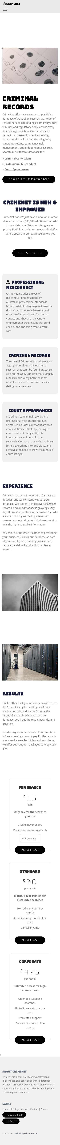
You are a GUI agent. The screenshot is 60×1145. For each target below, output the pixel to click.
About (24, 1109)
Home (5, 1109)
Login (11, 1121)
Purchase (30, 850)
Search (44, 1109)
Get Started (30, 253)
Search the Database (28, 179)
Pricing (15, 1109)
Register (14, 1114)
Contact (34, 1109)
